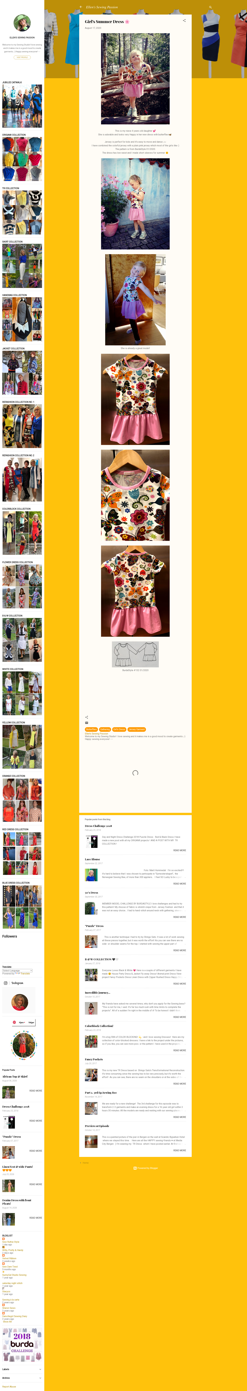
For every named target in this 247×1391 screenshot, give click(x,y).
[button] (184, 21)
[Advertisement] (203, 57)
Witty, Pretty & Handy (12, 1250)
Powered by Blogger (147, 1168)
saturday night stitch (12, 1283)
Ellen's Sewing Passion (102, 7)
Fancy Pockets (94, 1059)
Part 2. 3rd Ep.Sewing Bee (101, 1092)
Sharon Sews (8, 1308)
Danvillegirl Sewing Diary (14, 1316)
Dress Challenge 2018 (98, 826)
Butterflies (91, 729)
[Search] (210, 7)
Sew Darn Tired (10, 1266)
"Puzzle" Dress (94, 926)
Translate (25, 973)
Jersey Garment (137, 729)
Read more (179, 850)
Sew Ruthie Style (10, 1242)
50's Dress (91, 892)
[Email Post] (86, 723)
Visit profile (22, 57)
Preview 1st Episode (97, 1126)
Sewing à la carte (10, 1299)
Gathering (105, 729)
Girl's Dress (119, 729)
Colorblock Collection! (99, 1026)
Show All (7, 1321)
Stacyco (6, 1291)
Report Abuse (9, 1386)
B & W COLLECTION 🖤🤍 (101, 959)
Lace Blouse (92, 859)
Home (86, 1162)
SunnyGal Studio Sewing (14, 1275)
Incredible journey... (97, 992)
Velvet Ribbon (9, 1258)
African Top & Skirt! (15, 1076)
